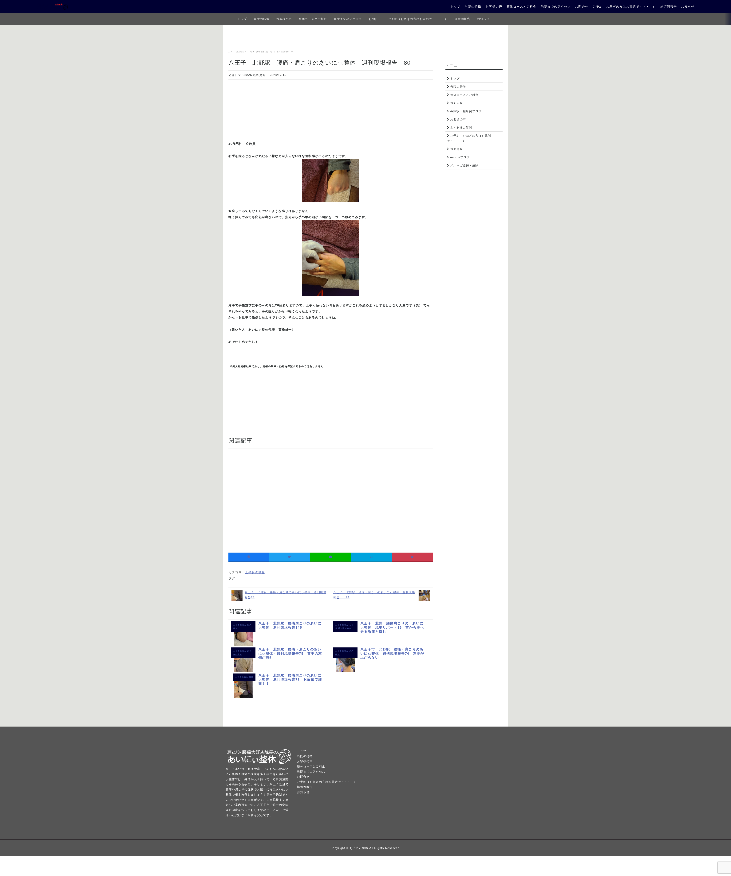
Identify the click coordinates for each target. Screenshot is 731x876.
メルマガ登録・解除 (464, 165)
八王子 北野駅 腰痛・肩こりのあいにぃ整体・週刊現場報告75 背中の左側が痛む (290, 653)
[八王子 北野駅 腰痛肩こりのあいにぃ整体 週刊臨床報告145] (243, 644)
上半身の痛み (255, 572)
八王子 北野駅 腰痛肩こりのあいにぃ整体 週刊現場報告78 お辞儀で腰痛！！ (290, 679)
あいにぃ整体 (359, 848)
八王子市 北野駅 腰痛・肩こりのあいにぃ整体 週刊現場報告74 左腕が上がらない (392, 653)
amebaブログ (460, 157)
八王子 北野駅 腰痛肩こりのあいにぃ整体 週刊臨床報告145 (290, 625)
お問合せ (581, 6)
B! (371, 556)
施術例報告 (668, 6)
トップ (455, 6)
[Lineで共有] (330, 557)
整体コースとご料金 (522, 6)
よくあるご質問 (461, 127)
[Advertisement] (330, 108)
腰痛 (251, 677)
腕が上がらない (346, 628)
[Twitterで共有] (289, 557)
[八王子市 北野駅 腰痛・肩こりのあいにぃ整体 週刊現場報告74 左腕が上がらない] (345, 671)
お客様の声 (494, 6)
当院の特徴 (473, 6)
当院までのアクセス (556, 6)
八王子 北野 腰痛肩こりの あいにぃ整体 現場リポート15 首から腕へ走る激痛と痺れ (392, 627)
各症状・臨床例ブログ (466, 111)
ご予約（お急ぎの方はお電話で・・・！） (624, 6)
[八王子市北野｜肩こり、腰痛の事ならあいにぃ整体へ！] (53, 7)
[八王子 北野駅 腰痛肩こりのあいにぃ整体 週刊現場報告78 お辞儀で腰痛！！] (243, 697)
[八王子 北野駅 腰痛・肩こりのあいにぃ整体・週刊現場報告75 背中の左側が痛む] (243, 671)
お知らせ (687, 6)
